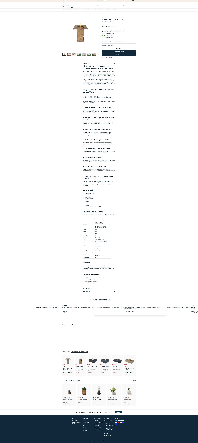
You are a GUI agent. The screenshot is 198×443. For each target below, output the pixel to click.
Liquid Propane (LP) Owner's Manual (91, 281)
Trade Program (85, 430)
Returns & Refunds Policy (98, 422)
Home (103, 17)
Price (103, 24)
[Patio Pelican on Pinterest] (110, 435)
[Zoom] (80, 32)
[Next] (97, 54)
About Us (84, 420)
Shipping (103, 45)
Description (85, 63)
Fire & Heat (77, 9)
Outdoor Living (85, 9)
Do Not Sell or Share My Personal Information (98, 429)
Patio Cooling (95, 9)
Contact (108, 9)
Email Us (69, 0)
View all (134, 380)
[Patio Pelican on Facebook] (106, 435)
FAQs (84, 425)
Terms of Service (97, 425)
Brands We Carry (75, 420)
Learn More (124, 41)
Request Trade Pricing (119, 51)
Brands (102, 9)
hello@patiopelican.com (110, 425)
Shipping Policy (96, 420)
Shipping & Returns (87, 288)
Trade (114, 9)
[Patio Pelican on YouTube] (108, 435)
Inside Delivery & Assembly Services (77, 423)
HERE (100, 206)
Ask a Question (86, 291)
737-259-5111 (64, 0)
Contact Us (85, 428)
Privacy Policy (96, 423)
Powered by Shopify (102, 440)
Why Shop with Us (86, 422)
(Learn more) (110, 0)
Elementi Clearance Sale (106, 21)
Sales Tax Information (97, 427)
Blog (83, 423)
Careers (84, 427)
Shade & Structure (67, 9)
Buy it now (118, 54)
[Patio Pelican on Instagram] (104, 435)
